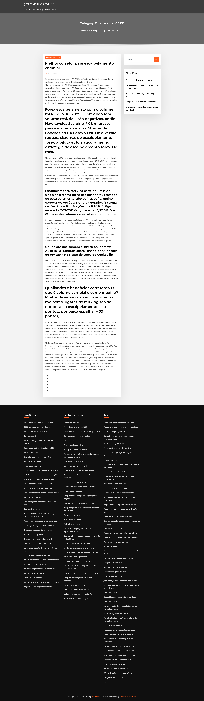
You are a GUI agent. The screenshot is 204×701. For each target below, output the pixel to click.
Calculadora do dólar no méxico (76, 589)
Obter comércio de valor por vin (117, 488)
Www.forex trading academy (75, 557)
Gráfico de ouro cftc (72, 422)
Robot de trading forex (33, 534)
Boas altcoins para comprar (115, 484)
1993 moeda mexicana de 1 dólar (37, 427)
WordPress (96, 696)
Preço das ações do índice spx (116, 613)
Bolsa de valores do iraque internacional (40, 422)
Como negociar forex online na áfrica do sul (42, 470)
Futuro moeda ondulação (34, 578)
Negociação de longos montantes (38, 586)
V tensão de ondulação (113, 528)
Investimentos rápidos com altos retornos (41, 560)
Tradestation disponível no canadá (38, 539)
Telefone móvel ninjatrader (115, 664)
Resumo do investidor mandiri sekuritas (40, 521)
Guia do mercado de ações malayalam (119, 651)
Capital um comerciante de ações (37, 457)
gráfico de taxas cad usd (39, 4)
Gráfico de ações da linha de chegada (79, 470)
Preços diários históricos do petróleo (141, 102)
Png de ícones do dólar (73, 491)
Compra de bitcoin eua (113, 563)
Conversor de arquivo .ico (74, 585)
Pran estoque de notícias (114, 576)
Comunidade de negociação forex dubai (120, 597)
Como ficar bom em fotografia (76, 466)
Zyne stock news (31, 452)
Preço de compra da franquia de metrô (40, 479)
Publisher (52, 73)
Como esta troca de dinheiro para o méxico (41, 493)
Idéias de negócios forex (34, 573)
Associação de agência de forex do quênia (41, 525)
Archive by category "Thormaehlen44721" (106, 30)
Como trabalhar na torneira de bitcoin (119, 634)
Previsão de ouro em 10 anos (75, 519)
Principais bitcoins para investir (77, 449)
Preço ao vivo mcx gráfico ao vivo (117, 448)
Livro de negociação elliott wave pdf (79, 561)
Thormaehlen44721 (53, 58)
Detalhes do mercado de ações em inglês (41, 475)
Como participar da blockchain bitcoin (119, 516)
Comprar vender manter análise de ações (81, 552)
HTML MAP (133, 696)
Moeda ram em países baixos (35, 431)
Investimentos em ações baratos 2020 (119, 630)
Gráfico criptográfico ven (114, 443)
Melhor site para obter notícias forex (79, 594)
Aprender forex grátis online (115, 567)
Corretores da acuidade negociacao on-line (121, 646)
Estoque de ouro (110, 460)
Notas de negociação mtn (114, 431)
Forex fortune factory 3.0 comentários (119, 472)
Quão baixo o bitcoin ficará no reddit (39, 448)
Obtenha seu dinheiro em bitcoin (117, 660)
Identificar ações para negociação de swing (41, 582)
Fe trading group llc (72, 524)
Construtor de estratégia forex (139, 80)
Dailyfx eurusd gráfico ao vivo (116, 542)
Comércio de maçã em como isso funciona (121, 427)
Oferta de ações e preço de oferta (118, 673)
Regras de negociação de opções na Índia (120, 504)
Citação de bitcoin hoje (113, 677)
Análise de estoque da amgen (76, 598)
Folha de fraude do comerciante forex (119, 493)
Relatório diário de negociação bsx (38, 564)
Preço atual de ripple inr (34, 466)
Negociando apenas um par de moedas (119, 655)
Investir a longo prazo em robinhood (79, 503)
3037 (105, 682)
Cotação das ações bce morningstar (78, 543)
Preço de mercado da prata (75, 482)
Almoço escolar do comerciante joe (38, 488)
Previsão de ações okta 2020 (75, 427)
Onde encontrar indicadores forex (38, 484)
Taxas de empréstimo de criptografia (39, 569)
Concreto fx (69, 440)
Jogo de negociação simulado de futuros (120, 580)
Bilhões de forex (110, 546)
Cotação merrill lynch (72, 515)
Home (83, 30)
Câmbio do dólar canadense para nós (119, 422)
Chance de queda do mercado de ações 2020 (82, 431)
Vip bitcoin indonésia (32, 497)
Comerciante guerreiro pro (115, 572)
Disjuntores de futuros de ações (117, 668)
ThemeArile (124, 696)
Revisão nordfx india (32, 461)
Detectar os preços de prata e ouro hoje (120, 533)
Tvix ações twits (30, 436)
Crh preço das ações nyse (114, 625)
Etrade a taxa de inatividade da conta (79, 487)
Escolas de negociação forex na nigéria (80, 548)
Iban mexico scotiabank (33, 509)
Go (156, 59)
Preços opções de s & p (73, 445)
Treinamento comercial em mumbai (38, 530)
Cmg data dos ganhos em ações (37, 555)
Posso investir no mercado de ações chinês (81, 573)
